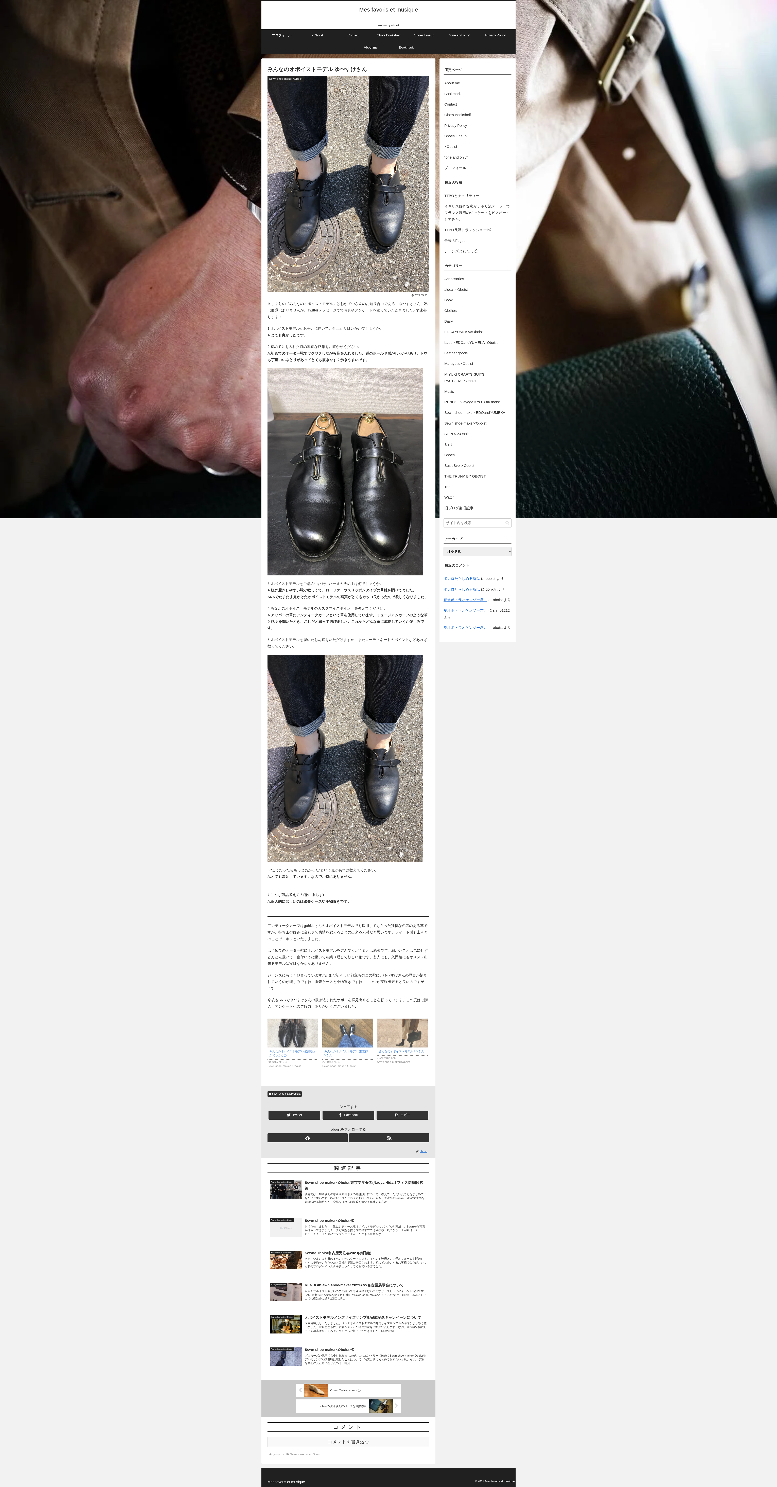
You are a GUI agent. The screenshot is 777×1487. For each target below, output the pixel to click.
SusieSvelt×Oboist (459, 466)
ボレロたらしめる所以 (462, 579)
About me (452, 83)
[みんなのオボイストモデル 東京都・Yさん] (347, 1033)
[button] (507, 523)
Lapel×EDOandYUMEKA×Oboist (471, 343)
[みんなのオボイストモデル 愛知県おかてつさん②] (292, 1033)
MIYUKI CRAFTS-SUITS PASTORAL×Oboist (464, 377)
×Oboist (450, 147)
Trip (447, 487)
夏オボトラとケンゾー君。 (465, 600)
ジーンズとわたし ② (461, 251)
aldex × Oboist (456, 290)
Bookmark (452, 94)
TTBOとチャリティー (462, 196)
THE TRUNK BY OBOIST (465, 476)
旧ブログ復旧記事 (458, 508)
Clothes (450, 311)
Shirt (448, 445)
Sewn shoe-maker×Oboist (286, 1093)
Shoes (449, 455)
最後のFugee (455, 241)
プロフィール (455, 168)
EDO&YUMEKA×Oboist (463, 332)
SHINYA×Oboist (457, 434)
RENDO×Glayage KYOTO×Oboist (472, 402)
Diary (448, 321)
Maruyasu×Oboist (458, 364)
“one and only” (456, 157)
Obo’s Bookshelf (457, 115)
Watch (449, 497)
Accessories (454, 279)
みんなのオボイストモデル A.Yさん (401, 1051)
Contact (450, 104)
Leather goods (456, 353)
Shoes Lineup (455, 136)
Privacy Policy (455, 126)
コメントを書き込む (348, 1441)
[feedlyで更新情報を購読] (307, 1137)
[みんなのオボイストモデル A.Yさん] (402, 1033)
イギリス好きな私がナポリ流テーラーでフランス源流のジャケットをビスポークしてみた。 (477, 212)
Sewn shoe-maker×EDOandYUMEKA (474, 413)
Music (449, 392)
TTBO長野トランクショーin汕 (468, 230)
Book (448, 300)
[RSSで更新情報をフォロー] (389, 1137)
